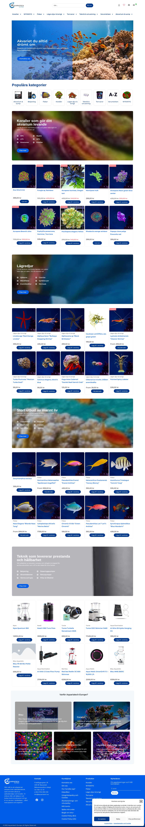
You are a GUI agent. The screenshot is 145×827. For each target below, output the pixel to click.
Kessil (39, 625)
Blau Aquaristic (18, 661)
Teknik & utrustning (87, 14)
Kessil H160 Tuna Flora (46, 628)
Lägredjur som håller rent (109, 745)
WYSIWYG (28, 14)
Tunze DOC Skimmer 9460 (96, 628)
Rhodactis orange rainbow (96, 231)
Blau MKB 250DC (117, 672)
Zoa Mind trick (19, 190)
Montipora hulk (92, 190)
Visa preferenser (134, 819)
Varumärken (105, 14)
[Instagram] (42, 799)
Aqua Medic (90, 669)
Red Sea (64, 669)
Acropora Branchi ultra (22, 231)
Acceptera (102, 819)
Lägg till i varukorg (48, 202)
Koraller (15, 14)
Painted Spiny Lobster (119, 379)
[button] (141, 801)
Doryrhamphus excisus (22, 478)
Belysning (32, 102)
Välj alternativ (121, 347)
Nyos (14, 625)
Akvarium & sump (123, 14)
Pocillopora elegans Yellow (72, 232)
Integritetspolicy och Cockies (122, 823)
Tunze (64, 625)
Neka (118, 819)
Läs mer (24, 201)
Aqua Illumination (116, 625)
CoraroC (81, 717)
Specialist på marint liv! (69, 745)
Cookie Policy (108, 823)
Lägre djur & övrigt (54, 14)
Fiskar (39, 14)
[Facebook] (36, 799)
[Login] (119, 5)
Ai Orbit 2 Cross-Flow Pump (48, 672)
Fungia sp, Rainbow (45, 190)
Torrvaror (70, 14)
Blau (20, 715)
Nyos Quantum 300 (21, 628)
